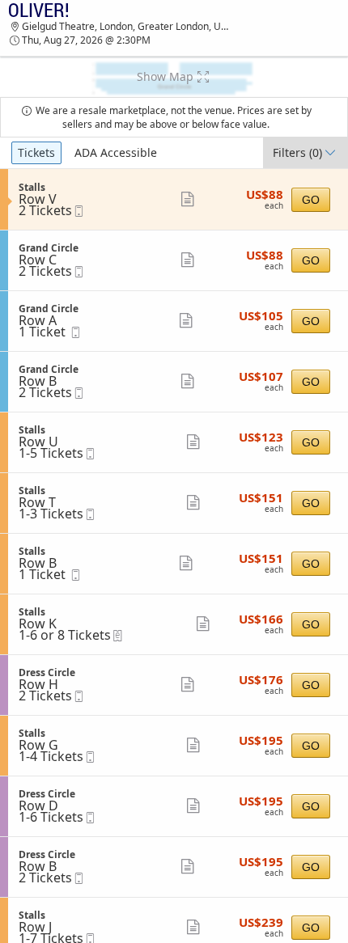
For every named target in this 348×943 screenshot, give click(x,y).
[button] (174, 77)
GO (311, 199)
